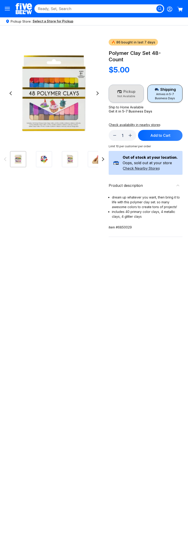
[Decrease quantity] (114, 135)
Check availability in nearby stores (134, 125)
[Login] (169, 9)
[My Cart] (180, 9)
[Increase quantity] (130, 135)
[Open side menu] (7, 8)
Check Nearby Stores (141, 168)
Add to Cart (160, 135)
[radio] (126, 93)
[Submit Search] (159, 8)
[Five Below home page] (24, 8)
